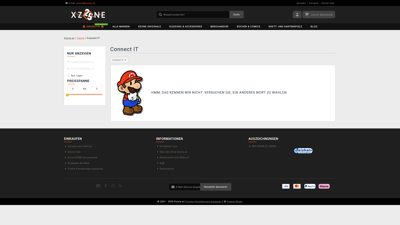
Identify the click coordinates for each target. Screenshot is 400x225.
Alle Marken (121, 26)
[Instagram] (113, 185)
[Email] (98, 185)
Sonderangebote (82, 68)
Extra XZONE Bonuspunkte (83, 157)
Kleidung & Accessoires (185, 26)
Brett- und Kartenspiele (285, 26)
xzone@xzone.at (82, 3)
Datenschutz (167, 169)
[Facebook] (105, 185)
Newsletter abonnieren (215, 186)
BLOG (314, 26)
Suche (236, 14)
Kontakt (301, 3)
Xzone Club (328, 3)
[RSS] (120, 185)
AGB (162, 163)
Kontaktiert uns (168, 146)
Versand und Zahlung (80, 146)
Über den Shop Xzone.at (173, 152)
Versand (313, 3)
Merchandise (219, 26)
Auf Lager (77, 75)
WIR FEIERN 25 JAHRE (264, 146)
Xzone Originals (149, 26)
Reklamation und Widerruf (174, 157)
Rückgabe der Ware (79, 163)
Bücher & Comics (248, 26)
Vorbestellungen (82, 61)
